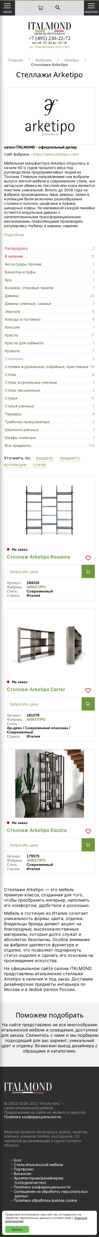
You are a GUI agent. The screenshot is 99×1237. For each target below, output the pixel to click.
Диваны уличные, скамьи (28, 303)
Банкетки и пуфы (20, 272)
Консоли (12, 327)
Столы (10, 374)
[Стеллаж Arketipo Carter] (49, 643)
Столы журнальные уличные (31, 382)
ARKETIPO (36, 587)
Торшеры (13, 414)
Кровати (12, 351)
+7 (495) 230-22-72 (49, 38)
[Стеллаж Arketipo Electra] (49, 783)
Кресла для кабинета (24, 343)
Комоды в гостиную (22, 319)
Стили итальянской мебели (38, 1164)
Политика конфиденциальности (42, 1187)
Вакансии (22, 1173)
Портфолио (24, 1169)
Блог (18, 1160)
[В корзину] (88, 571)
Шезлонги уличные (22, 429)
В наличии (14, 256)
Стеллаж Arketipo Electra (37, 830)
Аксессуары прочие (23, 264)
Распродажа (16, 248)
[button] (45, 458)
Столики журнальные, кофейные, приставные (46, 366)
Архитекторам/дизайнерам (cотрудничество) (38, 1180)
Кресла (11, 335)
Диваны (12, 295)
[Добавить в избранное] (88, 558)
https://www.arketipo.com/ (56, 154)
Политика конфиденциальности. (33, 1117)
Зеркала (12, 311)
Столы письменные (22, 390)
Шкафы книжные (20, 437)
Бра (8, 280)
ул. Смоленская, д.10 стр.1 (50, 47)
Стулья (11, 398)
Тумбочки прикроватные (27, 422)
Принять (17, 1229)
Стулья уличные (19, 406)
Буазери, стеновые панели (29, 287)
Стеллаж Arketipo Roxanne (38, 557)
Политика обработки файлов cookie (45, 1200)
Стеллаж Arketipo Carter (36, 689)
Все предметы (18, 445)
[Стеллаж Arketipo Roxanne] (49, 510)
